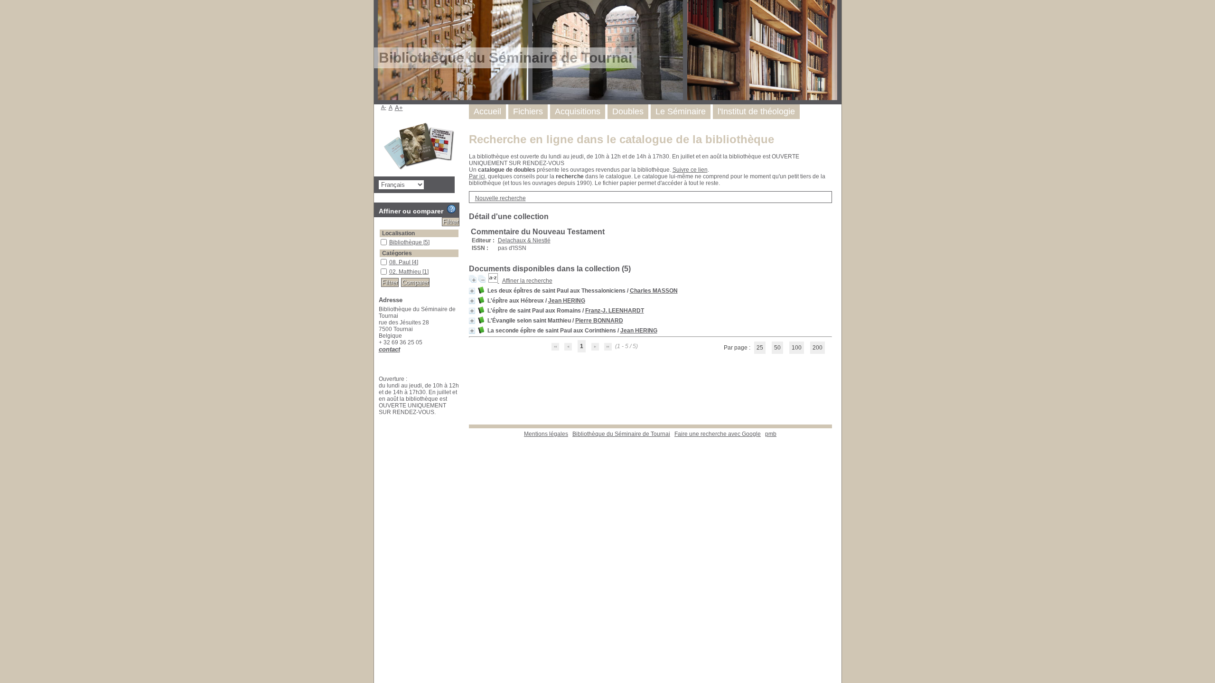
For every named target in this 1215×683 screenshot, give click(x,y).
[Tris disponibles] (493, 280)
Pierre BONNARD (599, 320)
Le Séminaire (680, 111)
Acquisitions (577, 111)
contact (389, 349)
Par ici (477, 176)
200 (817, 347)
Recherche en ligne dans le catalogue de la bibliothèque (621, 139)
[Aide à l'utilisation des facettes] (451, 209)
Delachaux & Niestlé (524, 240)
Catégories (397, 253)
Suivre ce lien (690, 169)
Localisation (398, 233)
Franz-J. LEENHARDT (614, 310)
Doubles (628, 111)
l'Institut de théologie (756, 111)
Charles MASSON (654, 290)
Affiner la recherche (527, 280)
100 (797, 347)
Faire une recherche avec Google (717, 434)
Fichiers (528, 111)
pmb (770, 434)
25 (760, 347)
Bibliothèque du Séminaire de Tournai (621, 434)
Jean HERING (566, 300)
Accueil (487, 111)
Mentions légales (546, 434)
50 (777, 347)
